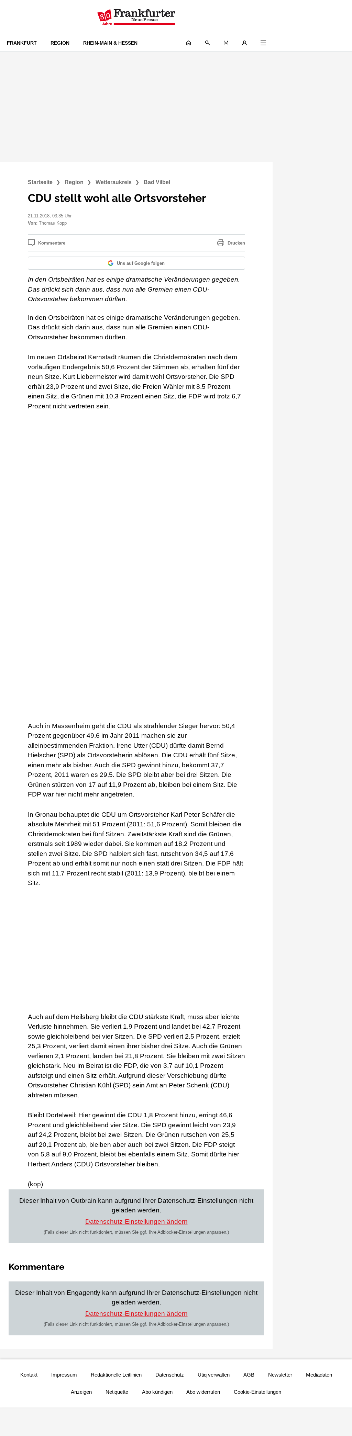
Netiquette (117, 1392)
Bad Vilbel (157, 182)
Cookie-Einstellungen (257, 1392)
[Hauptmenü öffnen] (263, 42)
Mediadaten (319, 1375)
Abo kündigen (157, 1392)
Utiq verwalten (214, 1375)
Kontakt (28, 1375)
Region (60, 43)
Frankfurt (22, 43)
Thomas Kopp (53, 223)
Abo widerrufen (203, 1392)
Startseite (40, 182)
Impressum (64, 1375)
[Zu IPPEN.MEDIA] (226, 42)
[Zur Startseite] (136, 17)
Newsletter (280, 1375)
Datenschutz (169, 1375)
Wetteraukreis (114, 182)
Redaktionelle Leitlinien (116, 1375)
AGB (248, 1375)
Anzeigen (81, 1392)
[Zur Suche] (207, 42)
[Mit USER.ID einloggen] (244, 42)
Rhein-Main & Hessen (110, 43)
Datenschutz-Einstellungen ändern (136, 1221)
